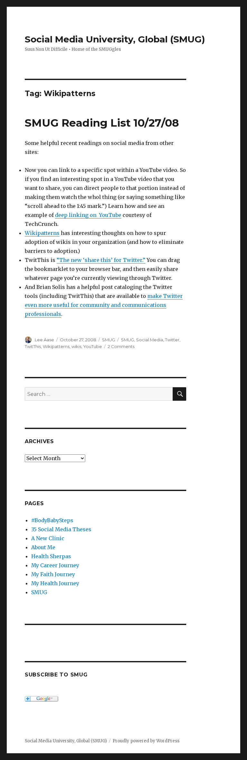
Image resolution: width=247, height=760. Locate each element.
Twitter (172, 339)
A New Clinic (47, 538)
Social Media (149, 339)
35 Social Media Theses (61, 529)
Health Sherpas (51, 556)
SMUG (108, 339)
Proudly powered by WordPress (146, 741)
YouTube (92, 346)
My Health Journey (55, 583)
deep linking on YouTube (88, 215)
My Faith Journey (53, 574)
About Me (43, 547)
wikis (76, 346)
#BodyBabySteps (52, 520)
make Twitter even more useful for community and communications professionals (104, 305)
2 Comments (121, 346)
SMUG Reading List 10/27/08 (102, 122)
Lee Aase (44, 339)
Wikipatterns (42, 233)
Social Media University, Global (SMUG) (115, 39)
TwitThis (33, 346)
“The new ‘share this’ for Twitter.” (101, 260)
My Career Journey (55, 565)
